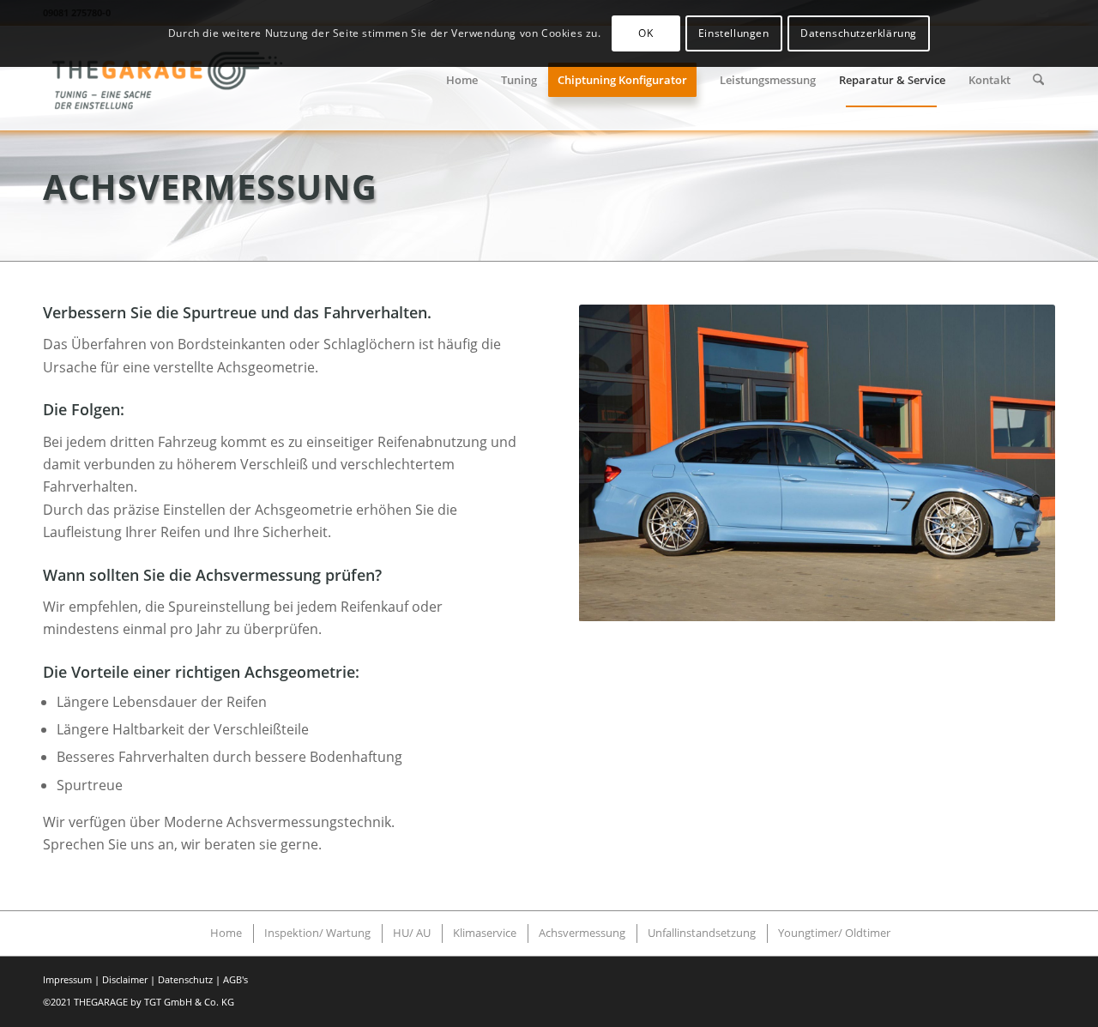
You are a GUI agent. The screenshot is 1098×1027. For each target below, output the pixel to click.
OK (645, 33)
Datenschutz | (189, 979)
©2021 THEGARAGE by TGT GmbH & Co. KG (138, 1001)
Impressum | (71, 979)
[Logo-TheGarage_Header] (171, 80)
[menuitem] (462, 80)
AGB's (235, 979)
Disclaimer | (128, 979)
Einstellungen (733, 33)
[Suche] (1038, 80)
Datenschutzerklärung (858, 33)
